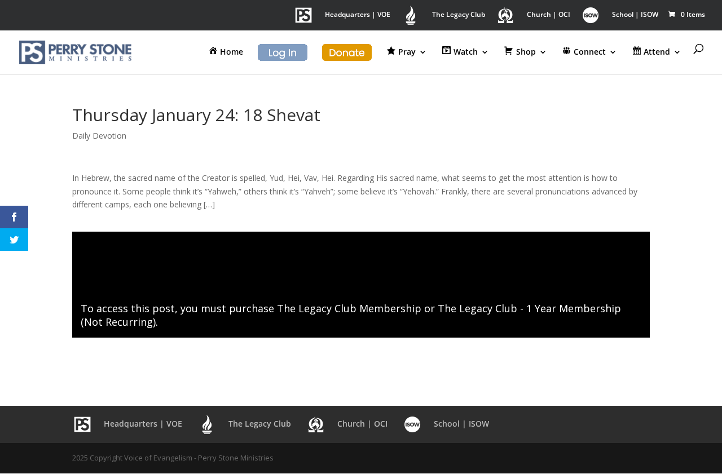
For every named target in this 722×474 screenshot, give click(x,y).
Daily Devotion (99, 135)
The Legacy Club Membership (349, 308)
